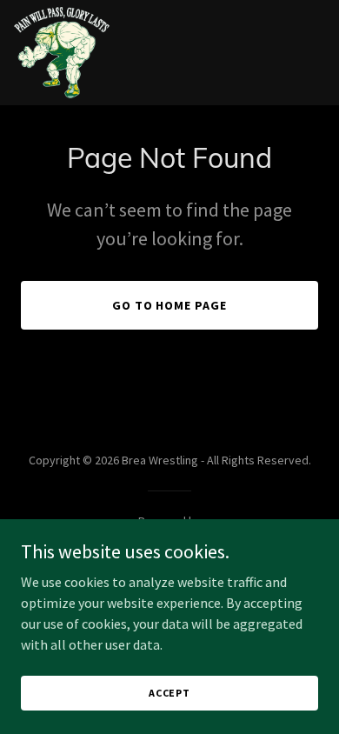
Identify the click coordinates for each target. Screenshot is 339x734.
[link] (62, 52)
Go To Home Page (170, 305)
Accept (169, 692)
